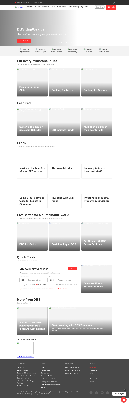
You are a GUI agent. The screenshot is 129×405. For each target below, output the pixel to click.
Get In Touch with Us (72, 373)
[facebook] (91, 392)
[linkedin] (107, 392)
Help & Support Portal (72, 367)
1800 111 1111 (75, 370)
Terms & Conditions (23, 392)
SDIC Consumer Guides (25, 357)
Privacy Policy (35, 392)
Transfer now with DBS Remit (57, 289)
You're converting (24, 276)
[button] (114, 2)
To (49, 276)
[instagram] (96, 392)
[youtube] (102, 392)
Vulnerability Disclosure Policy (69, 392)
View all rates (72, 268)
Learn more (24, 40)
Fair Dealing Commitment (50, 392)
